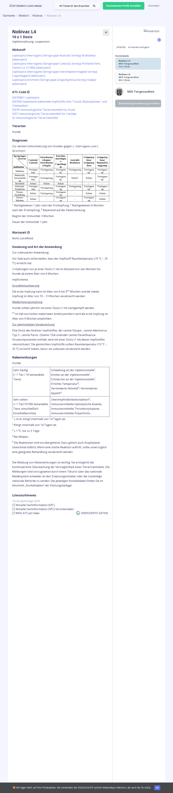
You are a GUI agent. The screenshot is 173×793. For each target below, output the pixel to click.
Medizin (24, 15)
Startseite (9, 15)
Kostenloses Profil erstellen (123, 5)
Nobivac (37, 15)
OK (157, 787)
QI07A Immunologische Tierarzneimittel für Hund (43, 110)
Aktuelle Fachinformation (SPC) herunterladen (44, 509)
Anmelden (153, 5)
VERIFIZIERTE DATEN (94, 513)
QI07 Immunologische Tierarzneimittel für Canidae (44, 114)
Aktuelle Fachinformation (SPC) (35, 505)
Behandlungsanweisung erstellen (139, 103)
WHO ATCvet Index (27, 513)
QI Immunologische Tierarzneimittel (35, 118)
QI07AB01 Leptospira (25, 97)
